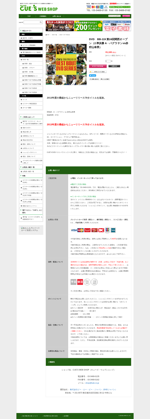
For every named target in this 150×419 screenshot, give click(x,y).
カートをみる (126, 16)
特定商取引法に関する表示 (51, 416)
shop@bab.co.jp (92, 383)
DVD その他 (28, 72)
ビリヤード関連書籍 (29, 45)
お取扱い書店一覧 (28, 167)
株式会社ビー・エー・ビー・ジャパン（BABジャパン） (93, 390)
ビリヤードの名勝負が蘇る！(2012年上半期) (32, 201)
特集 (23, 176)
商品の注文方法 (28, 140)
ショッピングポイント (30, 152)
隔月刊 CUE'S (28, 38)
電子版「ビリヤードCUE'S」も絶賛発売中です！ (32, 218)
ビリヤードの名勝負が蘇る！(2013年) (32, 188)
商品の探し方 (27, 132)
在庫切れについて (28, 136)
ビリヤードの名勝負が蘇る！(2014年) (32, 181)
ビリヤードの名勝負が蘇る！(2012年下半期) (32, 194)
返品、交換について (29, 156)
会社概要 (66, 416)
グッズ (25, 99)
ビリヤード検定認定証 (30, 103)
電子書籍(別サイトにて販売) (32, 52)
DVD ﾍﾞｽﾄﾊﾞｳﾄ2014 (30, 92)
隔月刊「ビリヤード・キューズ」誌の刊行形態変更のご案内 (32, 122)
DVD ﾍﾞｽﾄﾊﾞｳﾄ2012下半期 (32, 84)
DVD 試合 (28, 63)
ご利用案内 (42, 16)
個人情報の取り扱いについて (30, 416)
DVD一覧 (54, 34)
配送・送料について (29, 144)
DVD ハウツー (29, 68)
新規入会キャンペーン (30, 206)
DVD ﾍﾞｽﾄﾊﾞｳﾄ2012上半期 (32, 80)
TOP (29, 16)
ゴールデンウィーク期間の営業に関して (32, 162)
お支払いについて (28, 148)
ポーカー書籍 (27, 108)
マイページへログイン (114, 16)
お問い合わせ (57, 16)
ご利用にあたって (28, 117)
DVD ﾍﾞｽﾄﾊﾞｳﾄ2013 (65, 34)
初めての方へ (27, 128)
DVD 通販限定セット (31, 76)
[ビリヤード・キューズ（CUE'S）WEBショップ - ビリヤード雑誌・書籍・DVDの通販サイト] (39, 11)
